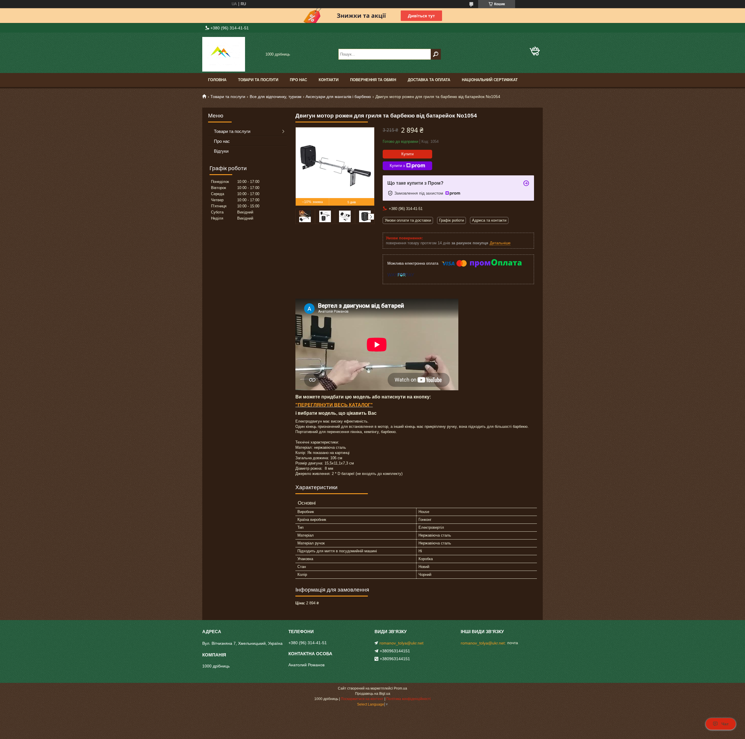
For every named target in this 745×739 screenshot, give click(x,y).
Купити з (397, 165)
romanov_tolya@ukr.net (401, 643)
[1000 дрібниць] (231, 54)
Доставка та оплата (429, 80)
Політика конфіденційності (408, 699)
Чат (725, 724)
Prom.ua (400, 688)
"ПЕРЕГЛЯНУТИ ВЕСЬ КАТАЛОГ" (334, 405)
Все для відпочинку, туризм (275, 96)
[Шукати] (436, 54)
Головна (217, 80)
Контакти (328, 80)
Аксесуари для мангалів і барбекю (338, 96)
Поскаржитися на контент (362, 699)
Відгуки (221, 151)
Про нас (298, 80)
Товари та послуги (258, 80)
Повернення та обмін (373, 80)
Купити (407, 154)
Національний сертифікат (490, 80)
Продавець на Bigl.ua (372, 694)
